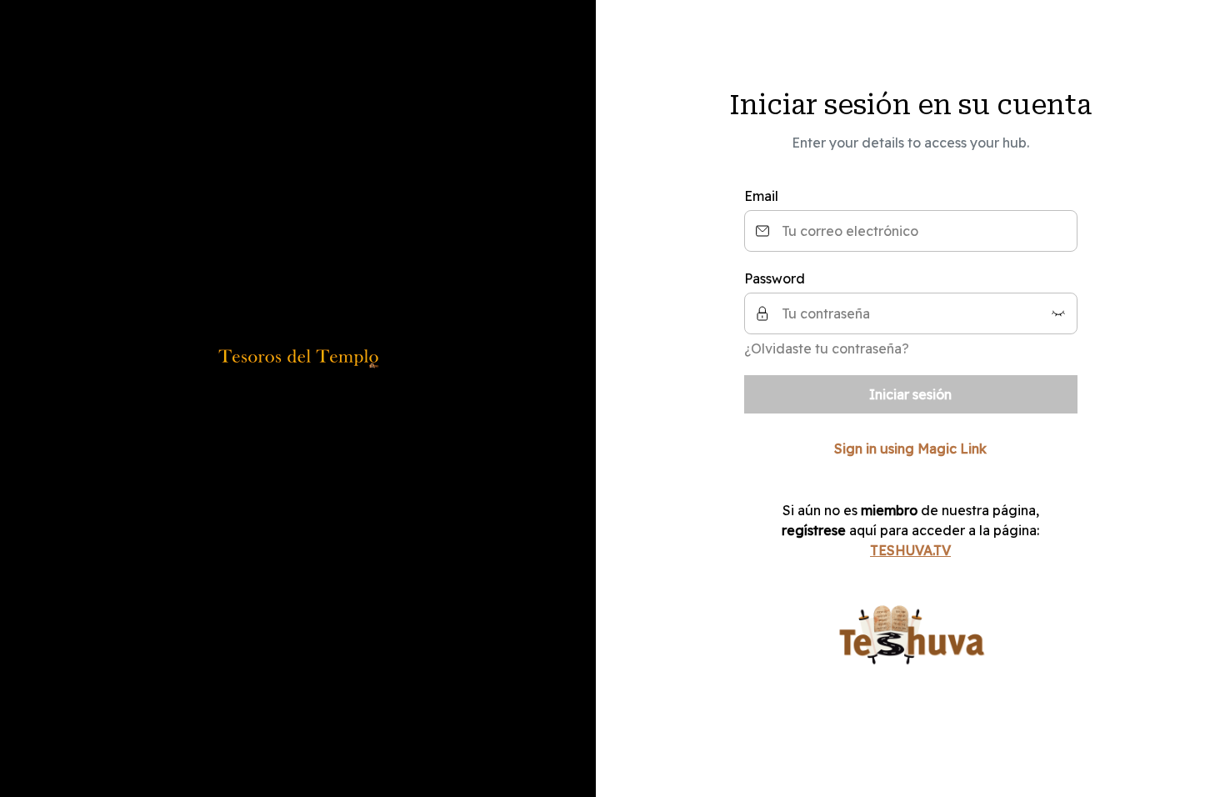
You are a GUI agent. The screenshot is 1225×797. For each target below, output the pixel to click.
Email (761, 196)
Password (774, 278)
